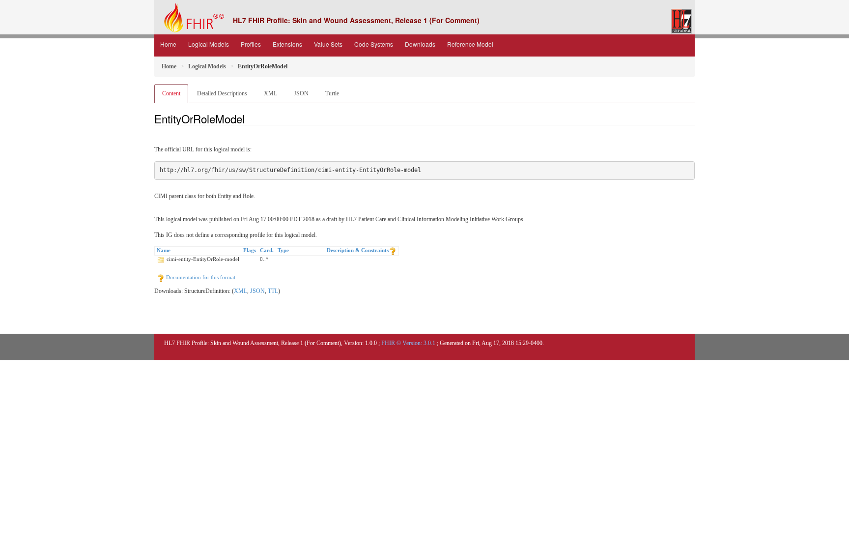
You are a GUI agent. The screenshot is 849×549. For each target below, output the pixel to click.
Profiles (251, 44)
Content (171, 93)
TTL (273, 291)
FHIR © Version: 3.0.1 (408, 343)
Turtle (332, 93)
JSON (301, 93)
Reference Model (470, 44)
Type (283, 250)
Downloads (420, 44)
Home (168, 44)
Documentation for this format (200, 277)
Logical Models (208, 44)
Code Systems (373, 44)
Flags (249, 250)
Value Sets (328, 44)
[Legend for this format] (392, 250)
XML (270, 93)
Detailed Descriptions (222, 93)
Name (163, 250)
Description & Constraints (358, 250)
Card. (267, 250)
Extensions (287, 44)
